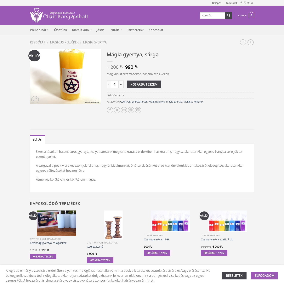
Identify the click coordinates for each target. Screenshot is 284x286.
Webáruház (38, 30)
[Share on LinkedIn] (138, 110)
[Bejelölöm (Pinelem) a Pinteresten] (131, 110)
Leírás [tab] (37, 139)
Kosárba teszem (144, 84)
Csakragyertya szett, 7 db (217, 239)
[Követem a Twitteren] (248, 3)
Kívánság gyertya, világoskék (48, 243)
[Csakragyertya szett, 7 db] (227, 221)
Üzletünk (60, 30)
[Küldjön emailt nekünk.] (252, 3)
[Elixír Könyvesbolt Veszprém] (59, 15)
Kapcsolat (231, 2)
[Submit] (228, 15)
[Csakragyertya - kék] (170, 221)
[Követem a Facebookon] (241, 3)
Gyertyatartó (95, 246)
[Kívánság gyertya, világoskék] (56, 223)
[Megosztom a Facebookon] (110, 110)
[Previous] (30, 240)
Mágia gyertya (95, 42)
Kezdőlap (37, 42)
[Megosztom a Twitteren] (117, 110)
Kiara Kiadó (80, 30)
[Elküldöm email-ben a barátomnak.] (124, 110)
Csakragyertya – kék (156, 239)
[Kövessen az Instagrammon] (245, 3)
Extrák (114, 30)
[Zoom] (35, 100)
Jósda (100, 30)
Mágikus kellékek (64, 42)
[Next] (254, 240)
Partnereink (135, 30)
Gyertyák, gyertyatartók (134, 101)
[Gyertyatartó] (113, 224)
